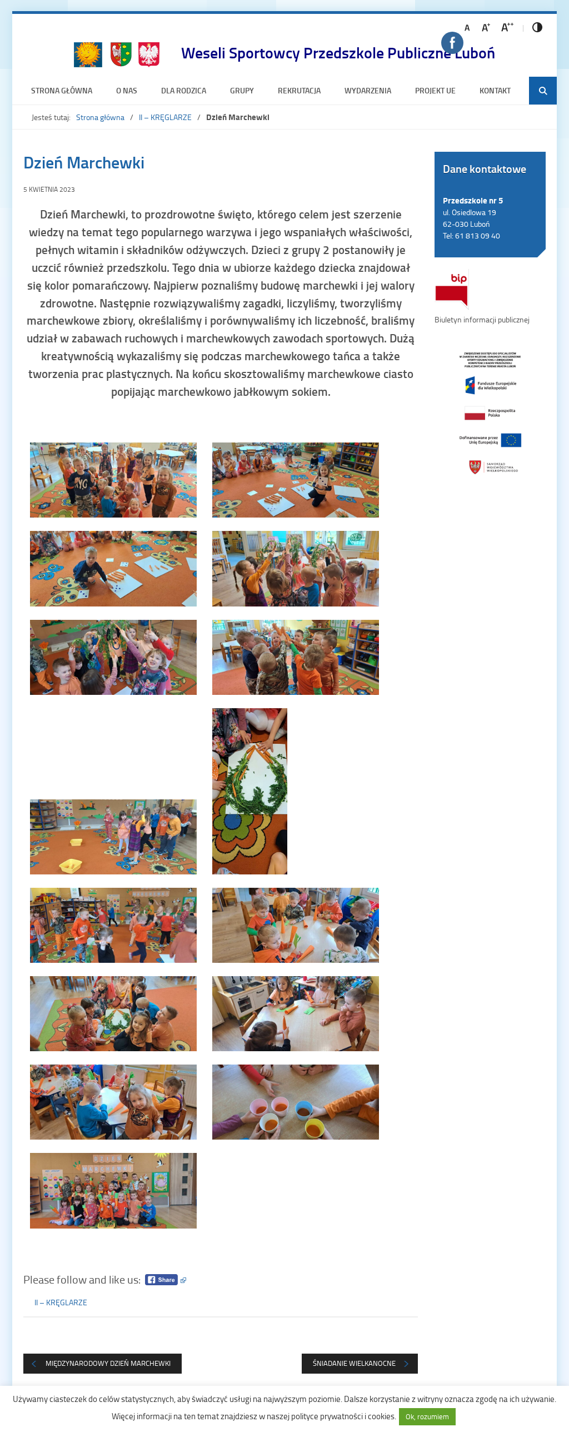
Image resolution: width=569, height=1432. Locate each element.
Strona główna (61, 90)
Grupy (242, 90)
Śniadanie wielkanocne (354, 1363)
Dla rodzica (183, 90)
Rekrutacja (299, 90)
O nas (126, 90)
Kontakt (495, 90)
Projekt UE (435, 90)
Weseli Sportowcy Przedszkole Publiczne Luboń (338, 52)
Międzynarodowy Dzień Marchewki (108, 1363)
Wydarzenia (368, 90)
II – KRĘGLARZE (165, 117)
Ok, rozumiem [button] (427, 1416)
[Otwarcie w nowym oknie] (490, 412)
